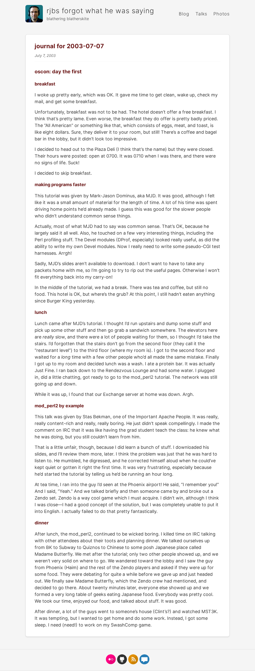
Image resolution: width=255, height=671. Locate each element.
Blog (184, 13)
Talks (201, 13)
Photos (221, 13)
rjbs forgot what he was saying (100, 10)
